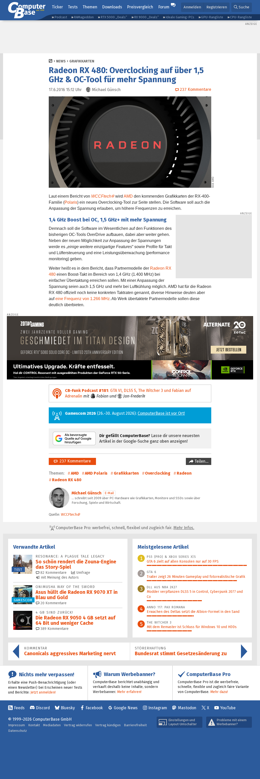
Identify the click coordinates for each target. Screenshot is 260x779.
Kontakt (34, 725)
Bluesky (68, 707)
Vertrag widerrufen (78, 725)
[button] (241, 7)
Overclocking (157, 473)
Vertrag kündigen (108, 725)
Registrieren (216, 7)
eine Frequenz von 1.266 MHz (82, 299)
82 (53, 572)
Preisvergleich (140, 7)
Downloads (112, 7)
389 (54, 629)
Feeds (19, 707)
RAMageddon (84, 17)
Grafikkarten (81, 61)
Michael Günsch (87, 493)
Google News (126, 707)
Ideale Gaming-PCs (180, 17)
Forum (163, 7)
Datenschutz (17, 731)
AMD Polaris (96, 473)
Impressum (16, 725)
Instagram (157, 707)
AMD (128, 196)
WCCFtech (101, 196)
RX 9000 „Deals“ (146, 17)
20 (53, 603)
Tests (73, 7)
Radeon (184, 473)
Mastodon (187, 707)
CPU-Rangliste (241, 17)
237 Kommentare (74, 461)
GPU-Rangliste (212, 17)
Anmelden (192, 7)
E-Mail (109, 493)
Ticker (57, 7)
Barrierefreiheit (135, 725)
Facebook (94, 707)
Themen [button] (90, 7)
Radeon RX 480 (67, 479)
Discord (43, 707)
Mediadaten (52, 725)
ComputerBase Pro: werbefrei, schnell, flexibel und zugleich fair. (124, 527)
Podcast (60, 17)
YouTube (228, 707)
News (61, 61)
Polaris (70, 202)
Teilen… (200, 461)
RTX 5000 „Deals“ (114, 17)
